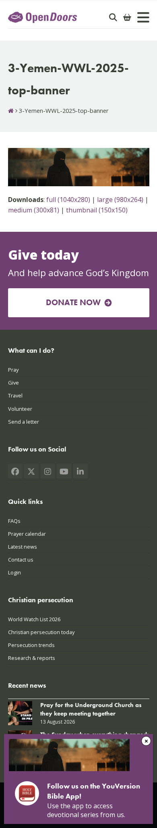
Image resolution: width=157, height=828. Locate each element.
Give (13, 382)
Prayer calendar (27, 533)
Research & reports (31, 658)
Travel (15, 395)
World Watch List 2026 (34, 619)
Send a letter (23, 421)
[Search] (113, 17)
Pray (13, 369)
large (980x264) (120, 199)
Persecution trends (31, 645)
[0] (127, 17)
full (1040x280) (68, 199)
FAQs (14, 520)
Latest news (22, 546)
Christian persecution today (41, 632)
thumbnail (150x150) (97, 210)
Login (14, 572)
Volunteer (20, 408)
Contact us (20, 559)
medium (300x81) (33, 210)
